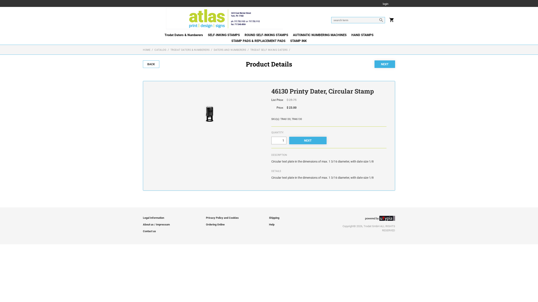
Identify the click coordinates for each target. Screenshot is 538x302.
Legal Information (153, 217)
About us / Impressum (156, 224)
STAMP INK (298, 41)
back (151, 64)
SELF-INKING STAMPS (224, 35)
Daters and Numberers (230, 49)
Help (271, 224)
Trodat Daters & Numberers (184, 35)
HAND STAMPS (362, 35)
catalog (160, 49)
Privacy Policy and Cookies (222, 217)
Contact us (149, 231)
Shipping (274, 217)
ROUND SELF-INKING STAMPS (266, 35)
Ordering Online (215, 224)
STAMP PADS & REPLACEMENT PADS (258, 41)
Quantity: (277, 132)
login (385, 4)
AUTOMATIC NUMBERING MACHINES (320, 35)
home (146, 49)
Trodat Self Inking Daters (269, 49)
